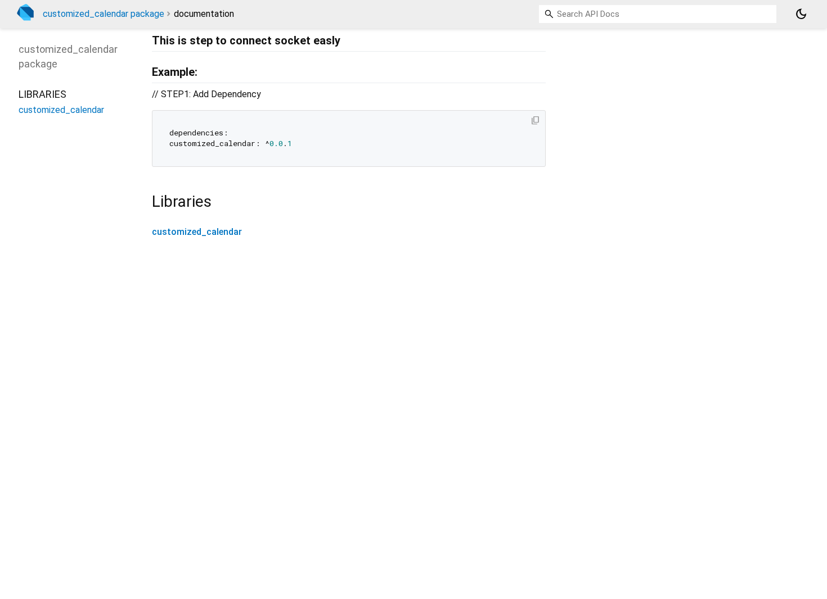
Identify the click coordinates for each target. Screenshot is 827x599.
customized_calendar (197, 231)
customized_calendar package (103, 13)
